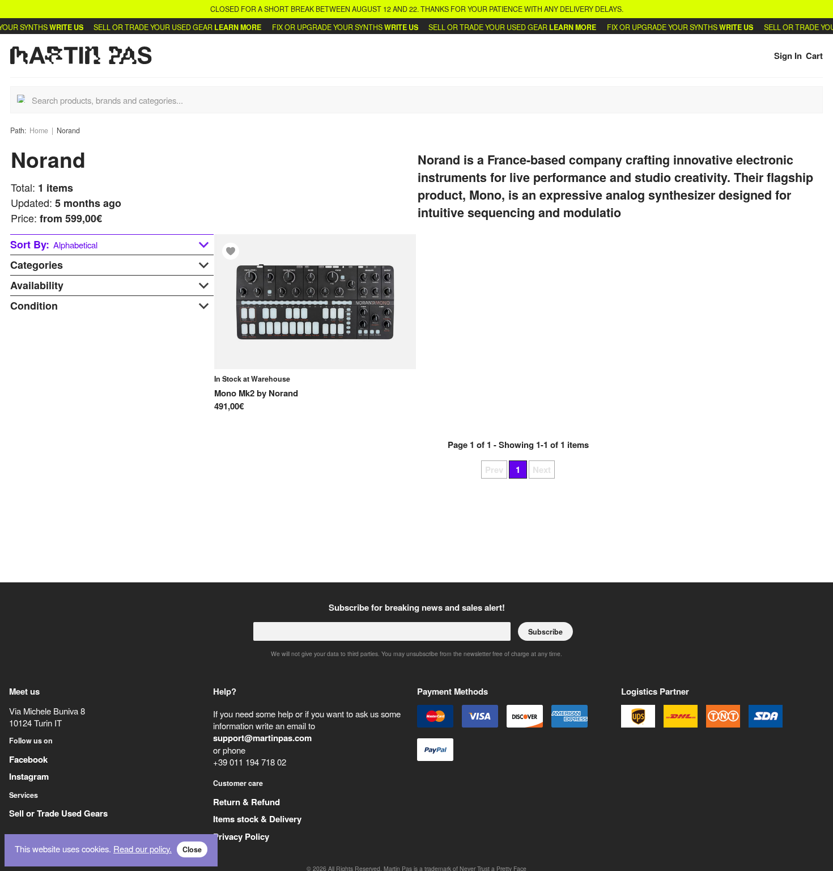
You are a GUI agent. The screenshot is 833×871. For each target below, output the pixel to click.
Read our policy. (142, 849)
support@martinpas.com (262, 738)
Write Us (55, 27)
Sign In (788, 55)
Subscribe (545, 632)
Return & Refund (246, 802)
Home (38, 130)
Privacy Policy (241, 836)
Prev (494, 469)
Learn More (226, 27)
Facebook (28, 759)
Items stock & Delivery (257, 819)
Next (542, 469)
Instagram (29, 776)
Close (192, 849)
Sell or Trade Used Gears (58, 813)
